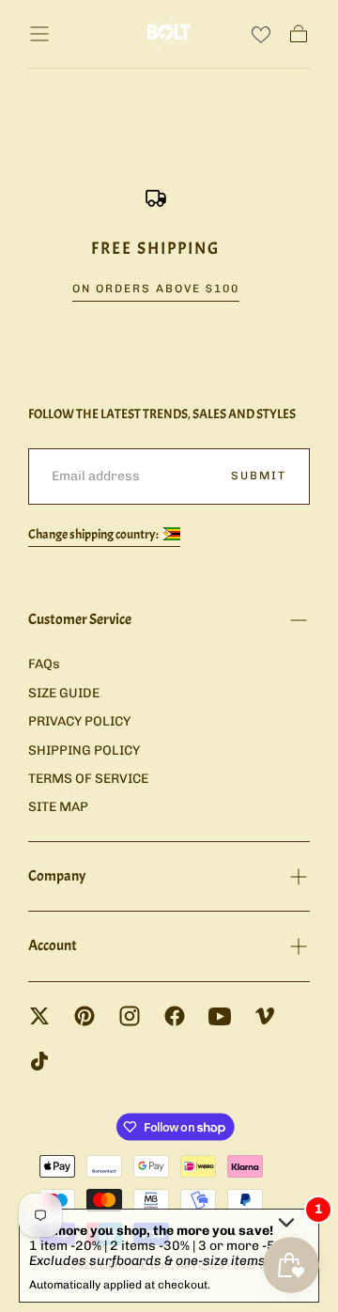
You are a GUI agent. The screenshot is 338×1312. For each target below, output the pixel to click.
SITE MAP (58, 807)
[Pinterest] (84, 1016)
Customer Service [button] (79, 619)
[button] (39, 34)
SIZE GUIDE (64, 693)
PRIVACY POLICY (79, 721)
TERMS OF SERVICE (88, 779)
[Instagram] (129, 1016)
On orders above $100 (155, 288)
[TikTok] (39, 1061)
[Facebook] (174, 1016)
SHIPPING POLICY (84, 750)
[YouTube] (219, 1016)
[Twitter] (39, 1016)
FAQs (44, 664)
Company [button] (56, 876)
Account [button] (52, 945)
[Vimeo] (264, 1016)
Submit (258, 475)
